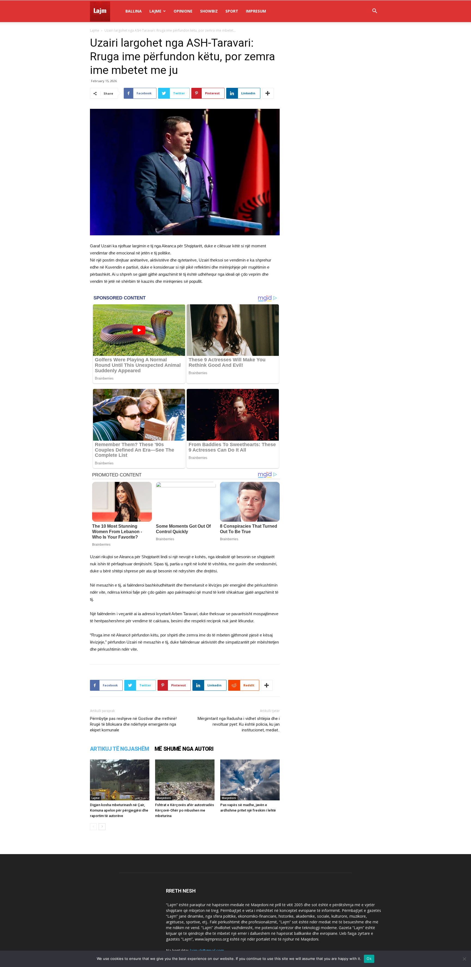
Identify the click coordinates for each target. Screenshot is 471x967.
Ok (369, 958)
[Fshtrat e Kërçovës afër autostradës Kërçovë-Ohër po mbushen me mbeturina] (185, 779)
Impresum (256, 11)
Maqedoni (164, 798)
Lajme (155, 11)
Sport (231, 11)
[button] (374, 11)
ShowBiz (209, 11)
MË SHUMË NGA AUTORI (184, 749)
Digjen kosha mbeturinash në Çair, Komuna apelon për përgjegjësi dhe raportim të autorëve (119, 810)
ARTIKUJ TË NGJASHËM (119, 749)
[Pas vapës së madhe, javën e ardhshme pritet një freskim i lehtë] (250, 779)
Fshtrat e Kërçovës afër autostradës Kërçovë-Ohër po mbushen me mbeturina (184, 810)
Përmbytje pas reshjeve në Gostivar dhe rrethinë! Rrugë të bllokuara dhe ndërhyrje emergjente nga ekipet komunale (133, 724)
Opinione (183, 11)
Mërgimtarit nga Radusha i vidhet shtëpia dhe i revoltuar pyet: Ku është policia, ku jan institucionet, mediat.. (239, 724)
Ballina (133, 11)
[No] (464, 959)
